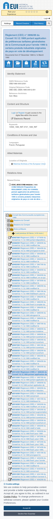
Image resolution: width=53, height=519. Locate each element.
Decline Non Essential (26, 514)
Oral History (39, 23)
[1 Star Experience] (27, 11)
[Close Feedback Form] (47, 11)
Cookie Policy (10, 496)
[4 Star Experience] (34, 11)
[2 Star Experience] (29, 11)
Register (21, 112)
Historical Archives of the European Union (29, 164)
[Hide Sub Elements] (7, 215)
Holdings (7, 23)
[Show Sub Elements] (8, 221)
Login (46, 18)
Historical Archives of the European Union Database (25, 6)
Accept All (26, 508)
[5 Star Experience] (37, 11)
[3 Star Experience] (32, 11)
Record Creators (22, 23)
